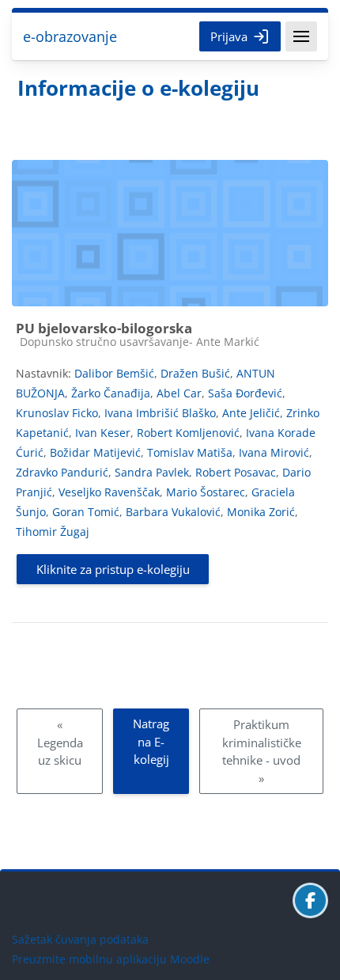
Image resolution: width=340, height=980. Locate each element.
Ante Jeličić (251, 412)
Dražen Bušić (195, 373)
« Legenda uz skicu (60, 742)
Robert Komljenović (188, 432)
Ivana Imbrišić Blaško (160, 412)
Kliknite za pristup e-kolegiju (113, 569)
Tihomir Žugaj (52, 531)
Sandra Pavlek (152, 472)
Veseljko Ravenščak (109, 491)
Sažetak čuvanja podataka (80, 939)
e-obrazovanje (70, 36)
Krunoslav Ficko (57, 412)
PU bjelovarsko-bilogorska (104, 328)
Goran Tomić (85, 511)
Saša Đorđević (245, 393)
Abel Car (179, 393)
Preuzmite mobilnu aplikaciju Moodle (111, 959)
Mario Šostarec (205, 491)
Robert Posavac (235, 472)
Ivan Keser (102, 432)
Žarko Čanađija (110, 393)
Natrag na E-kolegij (151, 741)
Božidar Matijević (95, 452)
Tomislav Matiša (189, 452)
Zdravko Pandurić (62, 472)
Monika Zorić (261, 511)
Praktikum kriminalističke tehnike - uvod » (261, 751)
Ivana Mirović (274, 452)
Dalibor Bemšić (114, 373)
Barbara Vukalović (173, 511)
